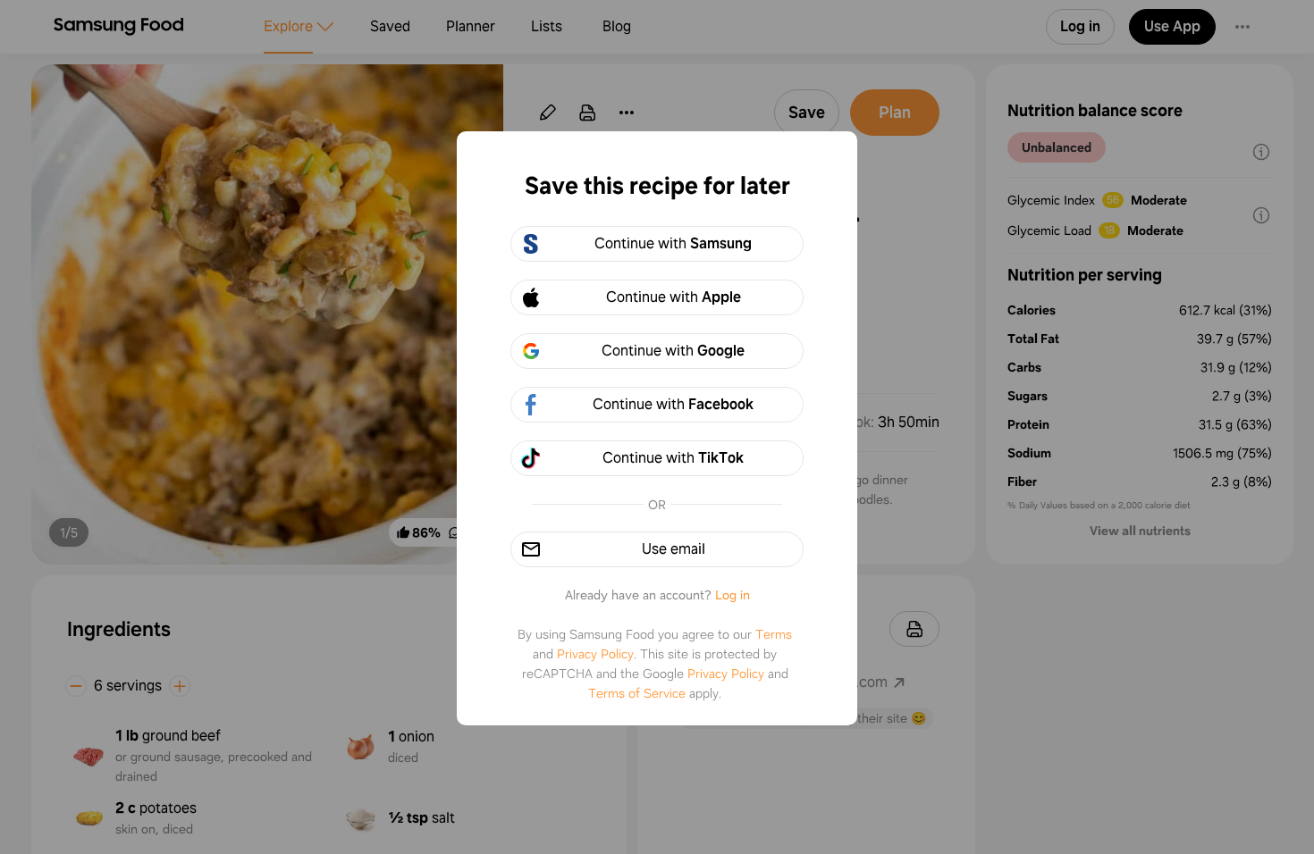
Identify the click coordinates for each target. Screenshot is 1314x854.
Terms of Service (637, 693)
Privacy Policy (595, 654)
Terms (773, 634)
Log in (732, 595)
